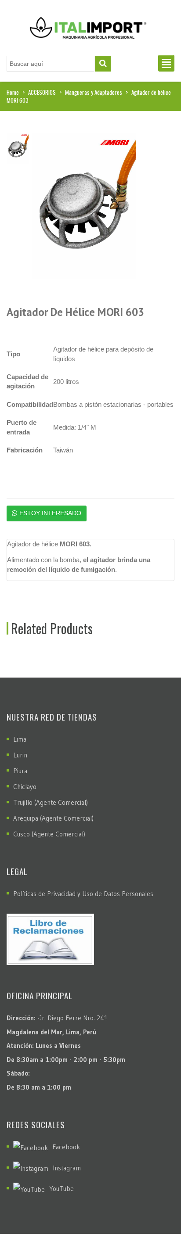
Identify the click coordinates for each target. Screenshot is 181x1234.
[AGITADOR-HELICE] (84, 205)
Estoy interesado (50, 513)
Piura (20, 771)
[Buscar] (103, 64)
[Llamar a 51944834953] (155, 1205)
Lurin (20, 755)
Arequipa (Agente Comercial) (53, 818)
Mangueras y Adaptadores (93, 92)
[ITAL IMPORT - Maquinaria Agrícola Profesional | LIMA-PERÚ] (86, 24)
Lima (19, 739)
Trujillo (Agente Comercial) (50, 802)
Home (13, 92)
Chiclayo (24, 786)
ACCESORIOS (42, 92)
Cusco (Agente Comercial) (49, 834)
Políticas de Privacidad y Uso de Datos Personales (83, 894)
